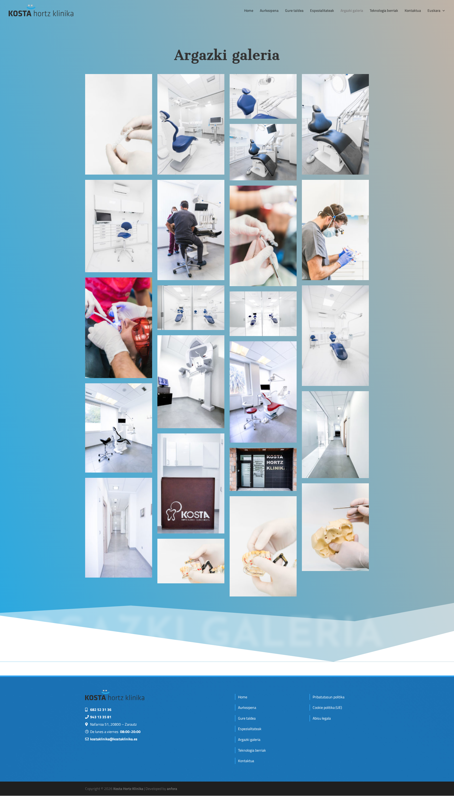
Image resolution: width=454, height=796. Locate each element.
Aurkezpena (269, 11)
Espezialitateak (322, 11)
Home (248, 11)
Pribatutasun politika (328, 697)
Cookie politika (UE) (327, 707)
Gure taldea (294, 11)
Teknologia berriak (384, 11)
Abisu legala (322, 718)
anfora (172, 788)
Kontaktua (413, 11)
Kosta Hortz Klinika (128, 788)
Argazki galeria (351, 11)
